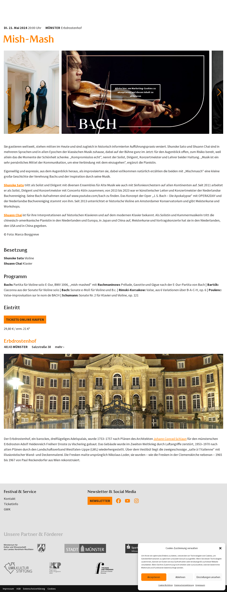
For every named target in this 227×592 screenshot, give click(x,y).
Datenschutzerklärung (184, 585)
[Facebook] (118, 501)
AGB (18, 588)
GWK (7, 509)
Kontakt (9, 498)
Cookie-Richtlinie (165, 585)
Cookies (52, 588)
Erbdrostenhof (20, 341)
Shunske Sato (14, 185)
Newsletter (100, 501)
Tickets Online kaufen (25, 319)
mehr (58, 347)
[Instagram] (136, 501)
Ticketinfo (11, 504)
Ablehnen (180, 577)
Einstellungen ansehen (208, 577)
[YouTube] (127, 501)
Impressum (200, 585)
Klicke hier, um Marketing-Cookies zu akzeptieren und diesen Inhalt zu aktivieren (135, 92)
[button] (220, 548)
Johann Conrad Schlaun (170, 439)
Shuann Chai (13, 215)
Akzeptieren (153, 577)
